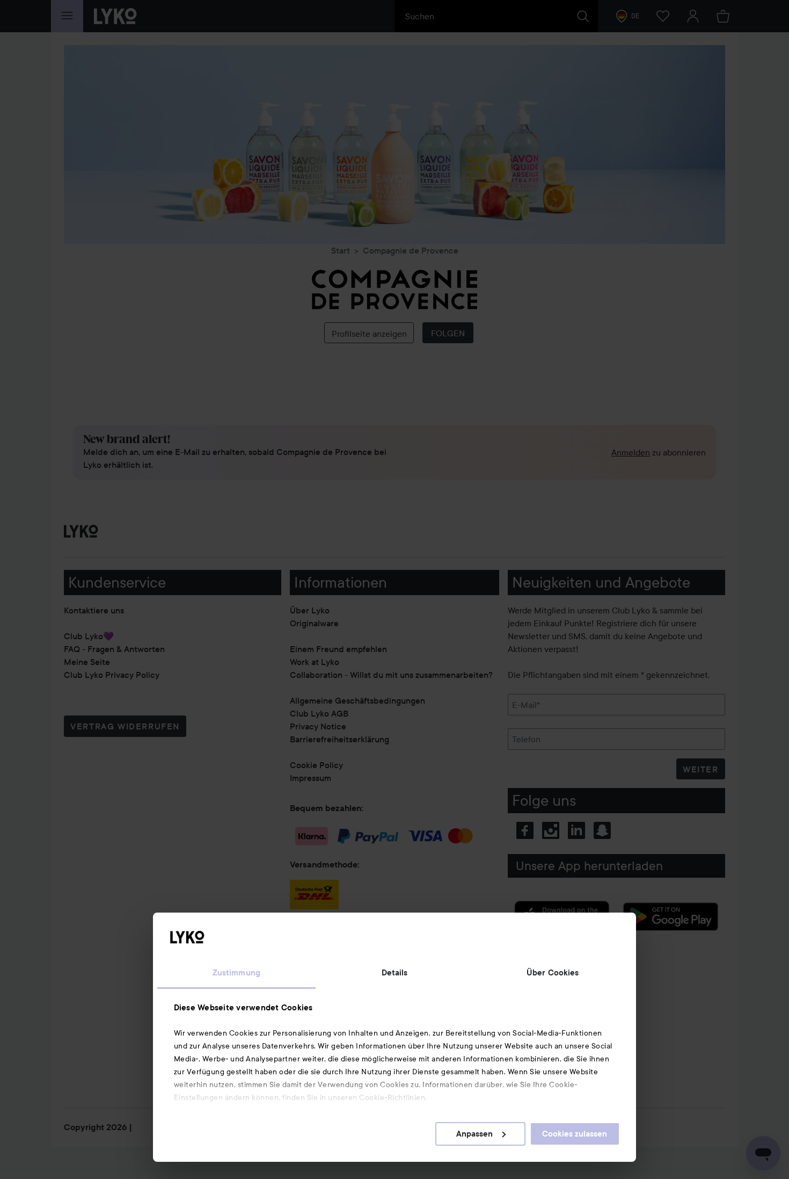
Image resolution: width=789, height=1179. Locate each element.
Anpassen (474, 1134)
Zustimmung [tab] (236, 973)
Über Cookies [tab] (553, 973)
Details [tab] (395, 973)
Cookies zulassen (574, 1134)
